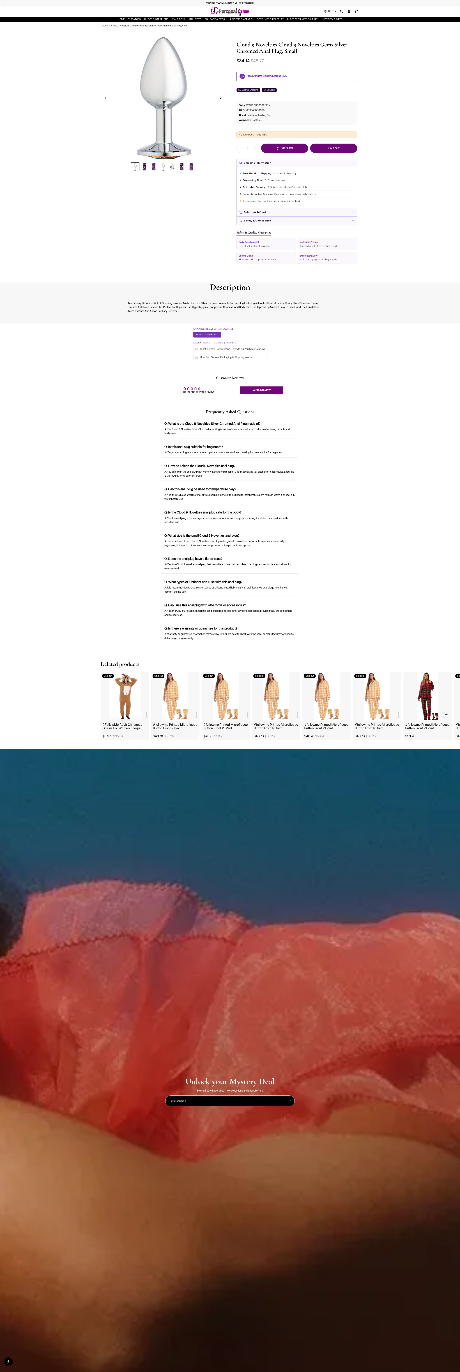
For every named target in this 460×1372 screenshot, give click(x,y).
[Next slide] (222, 98)
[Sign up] (289, 1101)
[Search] (341, 11)
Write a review (262, 390)
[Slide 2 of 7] (144, 167)
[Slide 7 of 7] (191, 167)
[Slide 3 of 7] (154, 167)
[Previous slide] (105, 98)
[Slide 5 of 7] (172, 167)
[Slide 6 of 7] (182, 167)
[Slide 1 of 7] (135, 167)
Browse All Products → (207, 334)
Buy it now (334, 148)
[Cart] (357, 11)
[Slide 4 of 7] (163, 167)
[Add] (146, 715)
